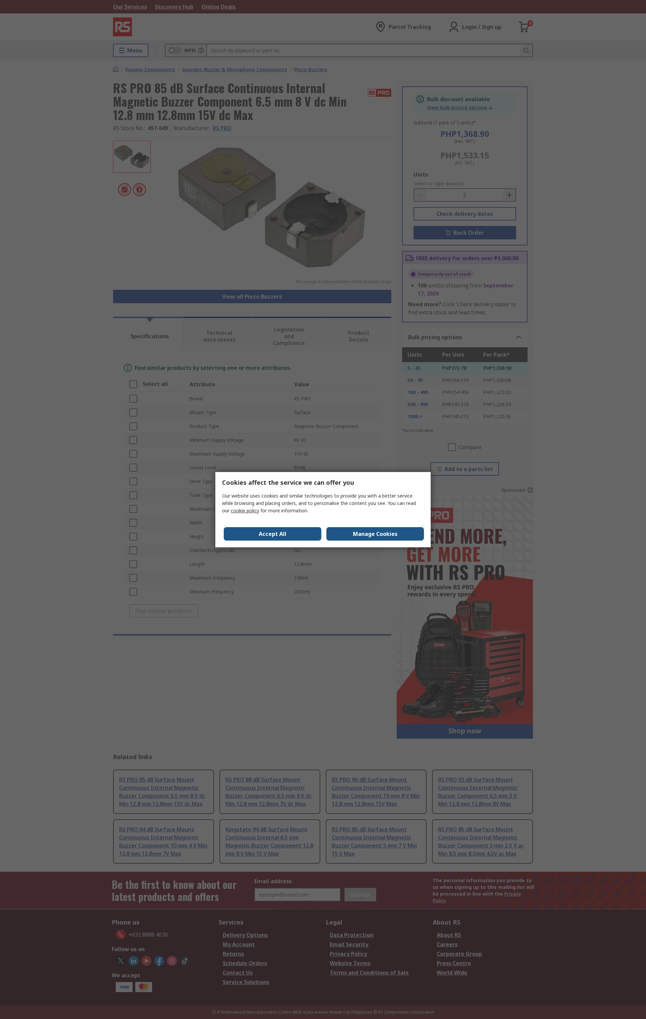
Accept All (272, 534)
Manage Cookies (375, 534)
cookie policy (245, 510)
